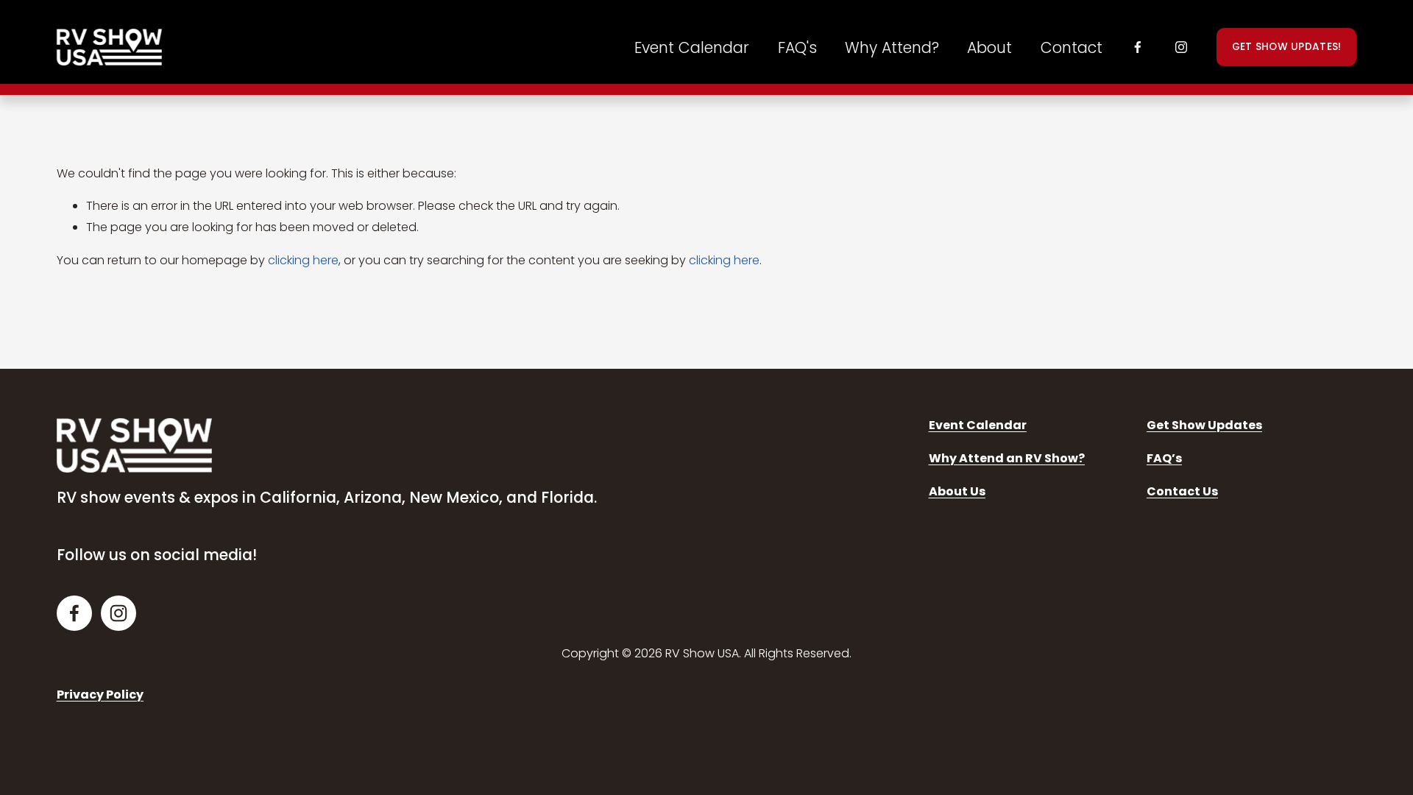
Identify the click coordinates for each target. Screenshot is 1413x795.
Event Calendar (691, 47)
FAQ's (797, 47)
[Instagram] (1181, 47)
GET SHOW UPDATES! (1287, 47)
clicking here (303, 260)
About (989, 47)
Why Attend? (892, 47)
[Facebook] (1137, 47)
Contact (1071, 47)
